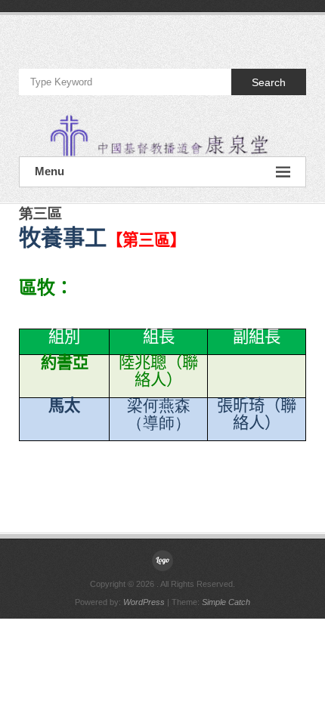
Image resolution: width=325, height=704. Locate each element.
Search (269, 82)
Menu (49, 171)
